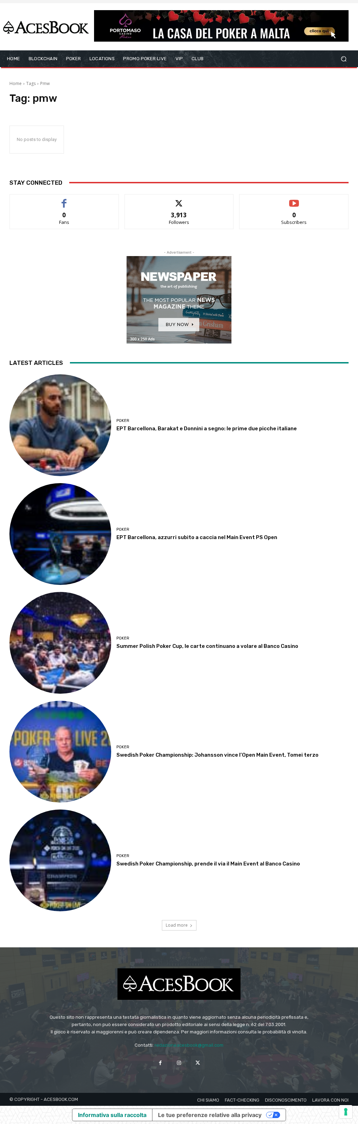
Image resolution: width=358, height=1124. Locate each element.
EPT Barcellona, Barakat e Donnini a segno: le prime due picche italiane (206, 428)
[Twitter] (198, 1062)
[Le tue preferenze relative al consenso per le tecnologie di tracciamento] (345, 1111)
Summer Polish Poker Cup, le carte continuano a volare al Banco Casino (207, 646)
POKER (122, 421)
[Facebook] (160, 1062)
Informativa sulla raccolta (112, 1114)
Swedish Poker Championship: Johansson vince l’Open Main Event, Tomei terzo (217, 755)
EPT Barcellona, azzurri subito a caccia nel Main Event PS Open (196, 537)
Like (64, 199)
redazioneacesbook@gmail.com (189, 1045)
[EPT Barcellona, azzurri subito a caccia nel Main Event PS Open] (60, 534)
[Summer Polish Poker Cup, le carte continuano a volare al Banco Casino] (60, 643)
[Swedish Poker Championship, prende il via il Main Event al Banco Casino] (60, 860)
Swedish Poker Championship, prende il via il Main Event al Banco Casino (208, 864)
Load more (177, 925)
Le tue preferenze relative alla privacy (210, 1114)
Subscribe (294, 199)
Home (15, 83)
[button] (343, 59)
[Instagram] (179, 1062)
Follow (179, 199)
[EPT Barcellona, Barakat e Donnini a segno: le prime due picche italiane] (60, 425)
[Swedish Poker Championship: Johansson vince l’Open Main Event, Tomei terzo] (60, 752)
